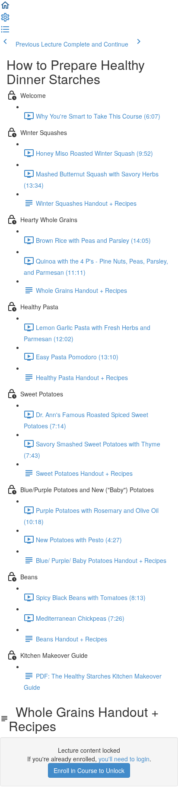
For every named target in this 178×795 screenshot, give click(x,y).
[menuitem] (5, 20)
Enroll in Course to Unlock (89, 770)
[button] (5, 7)
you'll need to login (124, 758)
